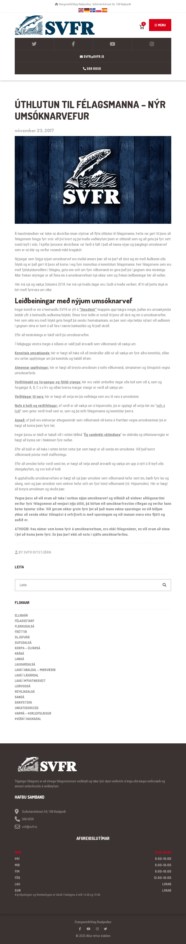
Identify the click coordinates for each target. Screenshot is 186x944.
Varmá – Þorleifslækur (33, 713)
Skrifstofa (23, 702)
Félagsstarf (24, 621)
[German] (87, 10)
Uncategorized (27, 708)
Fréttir (21, 632)
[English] (81, 10)
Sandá (19, 697)
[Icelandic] (93, 10)
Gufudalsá (23, 643)
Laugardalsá (25, 664)
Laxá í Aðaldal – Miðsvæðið (35, 670)
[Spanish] (105, 10)
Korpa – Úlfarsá (27, 648)
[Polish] (99, 10)
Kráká (19, 653)
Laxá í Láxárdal (27, 675)
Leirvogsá (22, 686)
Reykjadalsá (25, 691)
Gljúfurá (22, 637)
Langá (19, 659)
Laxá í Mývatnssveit (30, 681)
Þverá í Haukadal (28, 719)
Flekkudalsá (24, 626)
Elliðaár (21, 615)
